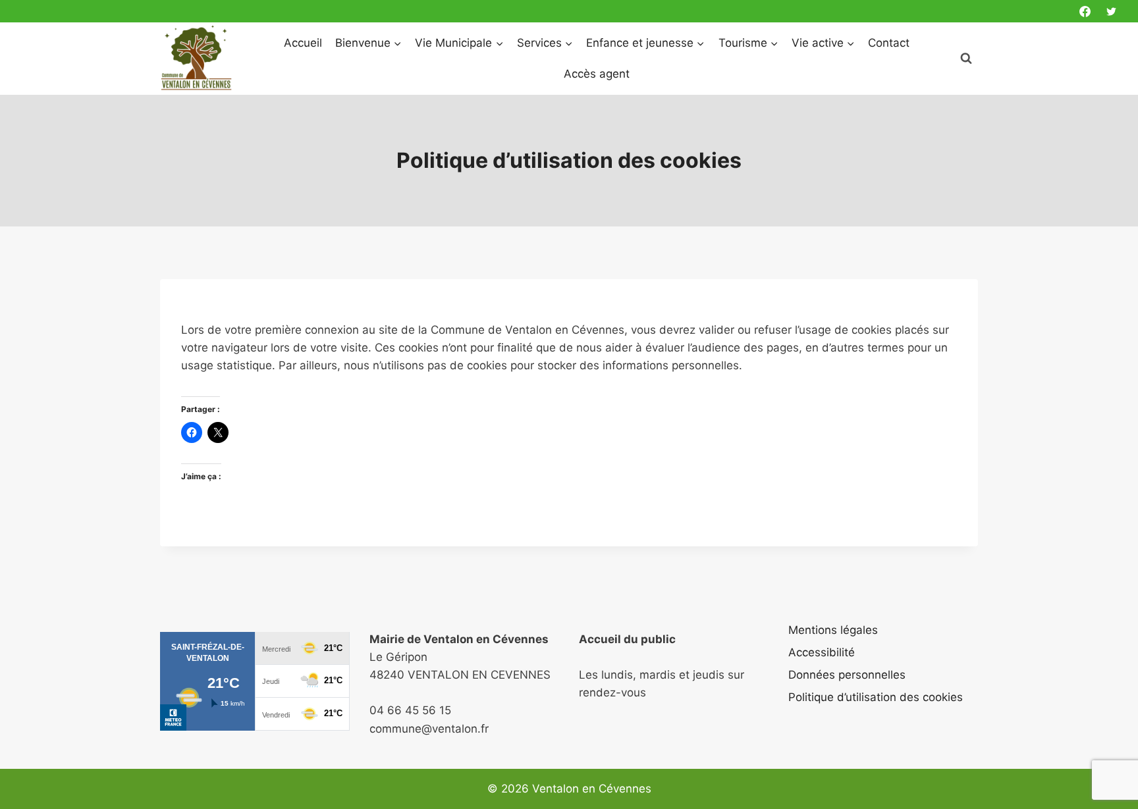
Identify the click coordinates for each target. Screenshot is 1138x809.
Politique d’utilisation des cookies (875, 697)
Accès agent (597, 73)
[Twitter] (1111, 11)
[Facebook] (1085, 11)
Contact (888, 42)
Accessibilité (821, 652)
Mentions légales (833, 630)
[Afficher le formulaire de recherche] (966, 58)
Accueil (303, 42)
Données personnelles (847, 674)
